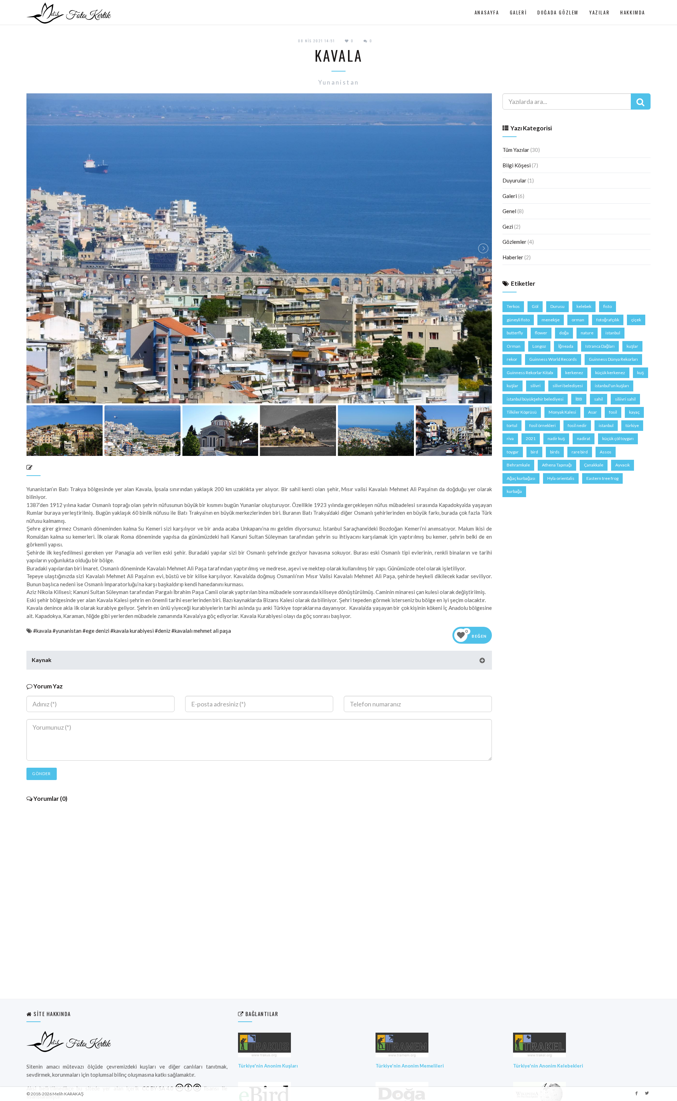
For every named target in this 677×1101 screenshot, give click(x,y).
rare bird (580, 451)
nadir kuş (556, 438)
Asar (592, 412)
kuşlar (632, 346)
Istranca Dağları (600, 346)
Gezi (507, 226)
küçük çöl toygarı (618, 438)
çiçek (636, 319)
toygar (513, 451)
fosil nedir (577, 425)
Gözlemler (514, 242)
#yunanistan (67, 630)
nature (587, 332)
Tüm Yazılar (515, 150)
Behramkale (518, 465)
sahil (598, 399)
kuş (640, 372)
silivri (535, 385)
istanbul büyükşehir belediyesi (535, 399)
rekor (512, 359)
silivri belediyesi (568, 385)
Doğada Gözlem (558, 12)
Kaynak (41, 659)
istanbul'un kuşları (612, 385)
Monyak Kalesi (562, 412)
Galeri (518, 12)
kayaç (634, 412)
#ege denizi (96, 630)
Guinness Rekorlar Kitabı (530, 372)
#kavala (42, 630)
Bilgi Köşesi (516, 165)
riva (510, 438)
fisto (607, 306)
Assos (605, 451)
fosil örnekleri (542, 425)
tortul (512, 425)
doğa (564, 332)
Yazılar (599, 12)
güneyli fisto (518, 319)
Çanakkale (593, 465)
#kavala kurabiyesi (132, 630)
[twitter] (647, 1093)
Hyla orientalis (560, 478)
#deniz (162, 630)
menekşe (551, 319)
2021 (531, 438)
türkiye (632, 425)
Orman (513, 346)
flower (541, 332)
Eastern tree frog (602, 478)
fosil (613, 412)
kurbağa (514, 491)
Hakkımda (632, 12)
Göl (535, 306)
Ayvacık (622, 465)
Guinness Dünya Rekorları (613, 359)
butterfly (515, 332)
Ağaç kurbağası (521, 478)
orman (578, 319)
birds (555, 451)
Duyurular (514, 180)
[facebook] (636, 1093)
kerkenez (574, 372)
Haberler (512, 257)
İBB (578, 399)
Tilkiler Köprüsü (522, 412)
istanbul (612, 332)
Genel (509, 211)
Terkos (513, 306)
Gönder (41, 773)
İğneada (565, 346)
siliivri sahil (625, 399)
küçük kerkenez (610, 372)
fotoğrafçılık (607, 319)
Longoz (539, 346)
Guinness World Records (553, 359)
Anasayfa (487, 12)
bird (534, 451)
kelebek (584, 306)
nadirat (583, 438)
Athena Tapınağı (557, 465)
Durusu (557, 306)
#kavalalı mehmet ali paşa (201, 630)
